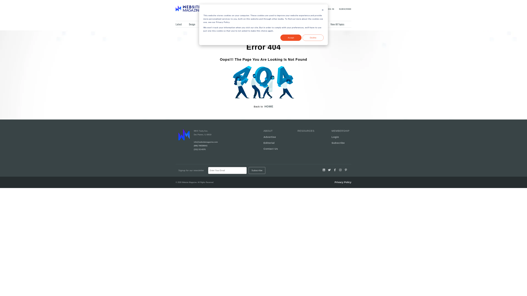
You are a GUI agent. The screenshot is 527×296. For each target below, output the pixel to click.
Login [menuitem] (335, 137)
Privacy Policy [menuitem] (343, 182)
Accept (291, 37)
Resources (306, 131)
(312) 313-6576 (200, 149)
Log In (330, 9)
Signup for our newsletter (191, 170)
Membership (340, 131)
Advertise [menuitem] (270, 137)
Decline (313, 37)
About (268, 131)
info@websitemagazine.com (206, 142)
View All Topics (337, 24)
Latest (179, 24)
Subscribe (345, 9)
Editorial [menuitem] (269, 143)
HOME (268, 106)
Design (192, 24)
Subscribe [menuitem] (338, 143)
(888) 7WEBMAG (201, 146)
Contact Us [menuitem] (271, 148)
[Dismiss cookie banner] (323, 10)
